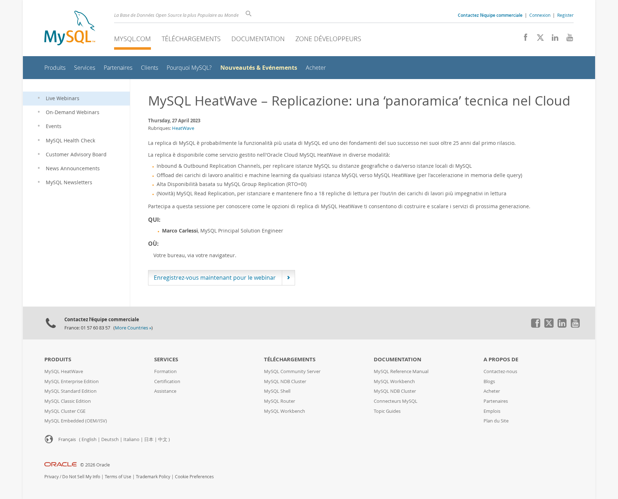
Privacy (51, 476)
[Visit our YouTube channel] (567, 39)
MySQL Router (279, 401)
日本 (148, 439)
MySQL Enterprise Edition (71, 381)
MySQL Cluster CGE (64, 411)
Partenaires (496, 401)
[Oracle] (60, 465)
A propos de (501, 359)
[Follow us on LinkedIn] (552, 39)
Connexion (539, 15)
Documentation (258, 38)
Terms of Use (118, 476)
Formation (165, 371)
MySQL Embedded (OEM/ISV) (75, 421)
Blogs (489, 381)
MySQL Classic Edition (67, 401)
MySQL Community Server (292, 371)
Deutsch (110, 439)
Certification (167, 381)
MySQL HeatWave (63, 371)
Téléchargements (191, 38)
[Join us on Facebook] (523, 39)
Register (565, 15)
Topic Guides (387, 411)
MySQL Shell (277, 391)
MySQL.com (132, 38)
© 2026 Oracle (95, 465)
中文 (162, 439)
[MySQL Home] (70, 29)
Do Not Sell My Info (81, 476)
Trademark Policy (153, 476)
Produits (57, 359)
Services (166, 359)
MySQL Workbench (284, 411)
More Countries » (133, 328)
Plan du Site (496, 421)
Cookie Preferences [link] (194, 476)
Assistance (165, 391)
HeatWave (183, 128)
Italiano (131, 439)
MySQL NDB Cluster (285, 381)
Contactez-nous (500, 371)
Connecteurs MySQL (395, 401)
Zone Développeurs (328, 38)
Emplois (492, 411)
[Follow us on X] (537, 39)
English (89, 439)
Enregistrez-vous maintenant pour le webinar (215, 278)
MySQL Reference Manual (401, 371)
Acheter (492, 391)
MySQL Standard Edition (70, 391)
